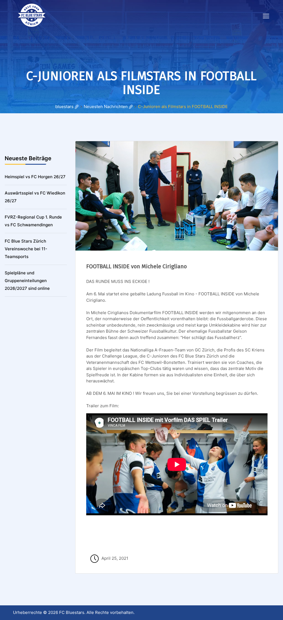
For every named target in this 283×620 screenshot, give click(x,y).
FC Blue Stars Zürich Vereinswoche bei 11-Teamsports (26, 248)
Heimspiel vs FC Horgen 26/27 (35, 176)
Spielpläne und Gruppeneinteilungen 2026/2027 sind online (27, 280)
